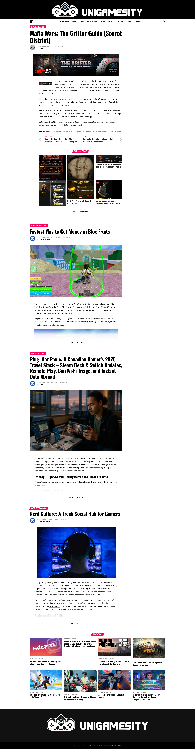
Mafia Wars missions (72, 131)
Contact (138, 21)
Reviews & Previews (107, 21)
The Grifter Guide (114, 131)
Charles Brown (44, 239)
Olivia (41, 384)
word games (54, 606)
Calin (41, 48)
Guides (81, 21)
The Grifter (101, 131)
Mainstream (64, 21)
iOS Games (120, 21)
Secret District (89, 131)
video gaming (52, 600)
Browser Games (92, 21)
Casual (129, 21)
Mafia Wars (57, 131)
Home (55, 21)
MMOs (74, 21)
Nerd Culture (47, 588)
